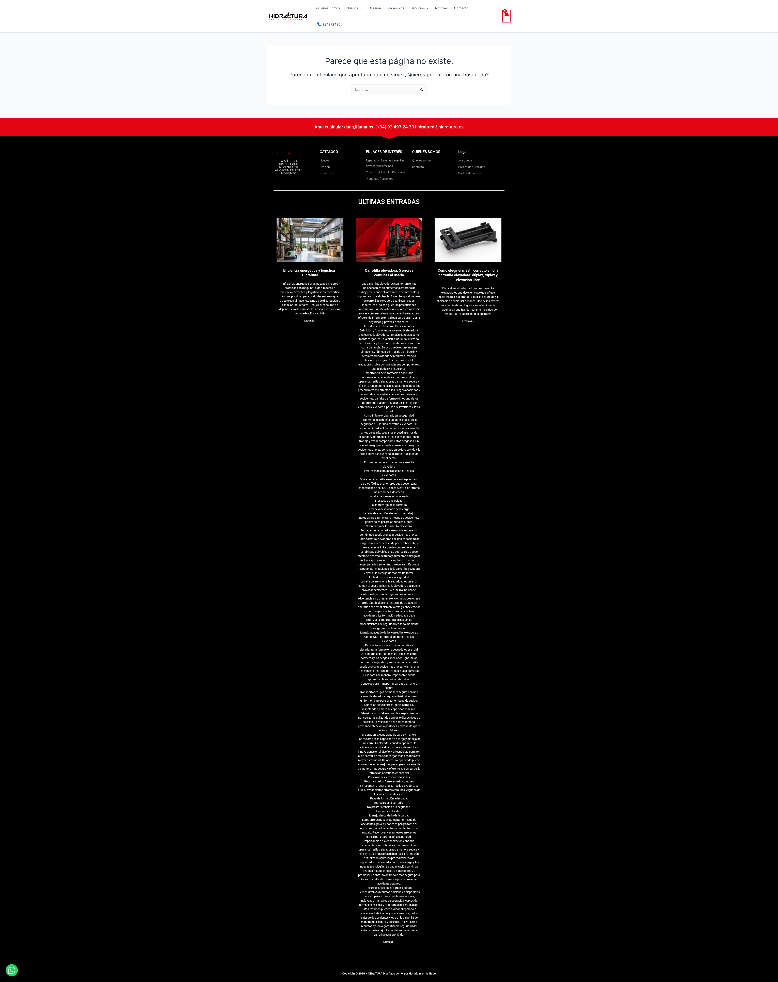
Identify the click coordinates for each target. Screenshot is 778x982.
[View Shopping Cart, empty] (506, 16)
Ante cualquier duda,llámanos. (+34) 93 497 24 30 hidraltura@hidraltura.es (389, 126)
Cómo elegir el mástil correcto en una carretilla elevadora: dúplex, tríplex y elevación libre (468, 275)
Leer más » (310, 320)
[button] (360, 8)
